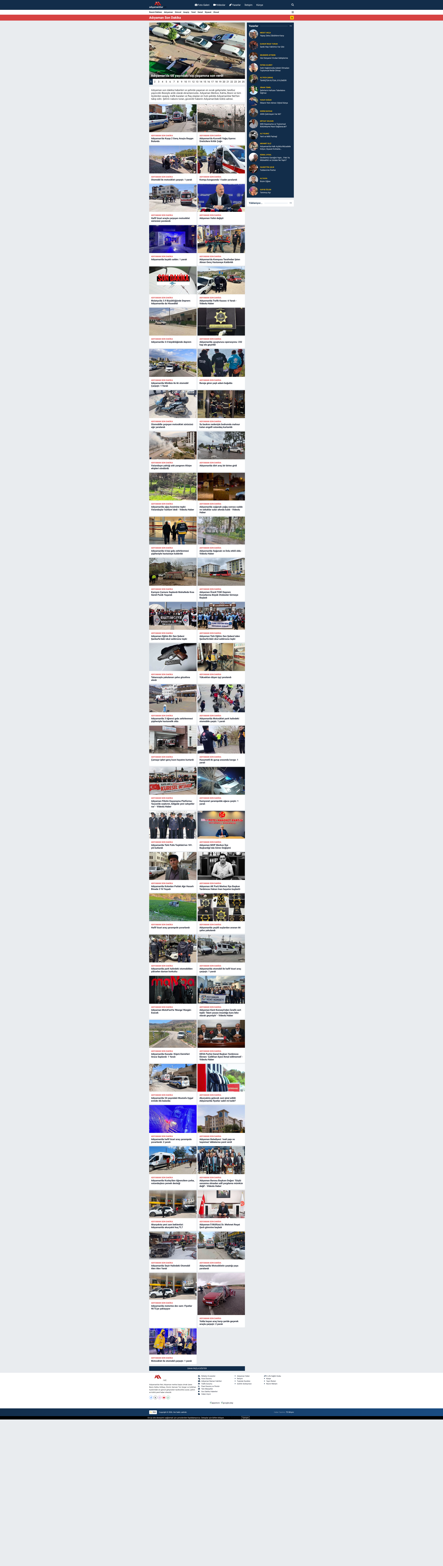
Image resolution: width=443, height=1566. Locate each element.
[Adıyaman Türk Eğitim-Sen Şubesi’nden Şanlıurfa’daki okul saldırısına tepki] (221, 616)
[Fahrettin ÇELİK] (253, 168)
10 (185, 81)
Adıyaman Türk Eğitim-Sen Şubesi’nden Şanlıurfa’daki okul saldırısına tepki (219, 637)
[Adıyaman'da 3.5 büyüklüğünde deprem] (173, 322)
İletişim (248, 4)
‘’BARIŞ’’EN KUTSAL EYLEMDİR (273, 80)
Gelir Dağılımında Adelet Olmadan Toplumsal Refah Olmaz (274, 69)
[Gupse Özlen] (253, 191)
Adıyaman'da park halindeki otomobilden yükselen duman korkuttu (172, 970)
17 (212, 81)
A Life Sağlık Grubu (273, 1376)
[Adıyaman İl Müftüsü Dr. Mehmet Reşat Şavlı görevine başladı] (221, 1204)
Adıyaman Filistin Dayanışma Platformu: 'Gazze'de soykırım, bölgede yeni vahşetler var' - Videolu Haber (172, 804)
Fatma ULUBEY (266, 65)
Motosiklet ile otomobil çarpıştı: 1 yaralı (171, 1361)
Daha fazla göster (197, 1368)
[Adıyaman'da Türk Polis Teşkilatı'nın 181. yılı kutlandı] (173, 825)
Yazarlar (236, 4)
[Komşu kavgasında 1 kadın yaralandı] (221, 159)
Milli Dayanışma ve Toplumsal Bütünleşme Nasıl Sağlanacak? (273, 125)
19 (220, 81)
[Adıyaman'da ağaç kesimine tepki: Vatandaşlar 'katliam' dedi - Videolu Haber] (173, 487)
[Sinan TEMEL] (253, 90)
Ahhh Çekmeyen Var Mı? (270, 114)
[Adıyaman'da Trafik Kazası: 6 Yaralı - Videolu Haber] (221, 280)
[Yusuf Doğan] (253, 101)
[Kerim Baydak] (253, 112)
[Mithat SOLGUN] (253, 123)
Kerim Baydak (266, 111)
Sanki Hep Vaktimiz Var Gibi (272, 47)
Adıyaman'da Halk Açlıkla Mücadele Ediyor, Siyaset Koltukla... (275, 147)
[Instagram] (160, 1397)
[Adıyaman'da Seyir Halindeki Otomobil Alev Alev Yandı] (173, 1245)
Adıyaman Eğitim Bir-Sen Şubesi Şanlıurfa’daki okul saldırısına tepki (169, 637)
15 (205, 81)
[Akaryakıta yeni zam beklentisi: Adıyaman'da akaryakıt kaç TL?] (173, 1204)
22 (231, 81)
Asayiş (186, 12)
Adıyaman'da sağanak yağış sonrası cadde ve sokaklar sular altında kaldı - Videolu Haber (221, 509)
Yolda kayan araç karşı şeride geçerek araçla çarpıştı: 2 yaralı (218, 1322)
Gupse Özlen (265, 190)
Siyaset (208, 12)
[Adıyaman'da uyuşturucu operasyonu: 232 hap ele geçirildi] (221, 322)
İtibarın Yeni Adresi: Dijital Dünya (274, 103)
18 (216, 81)
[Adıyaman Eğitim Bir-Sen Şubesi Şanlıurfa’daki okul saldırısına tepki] (173, 616)
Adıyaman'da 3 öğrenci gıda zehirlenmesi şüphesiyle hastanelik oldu (172, 720)
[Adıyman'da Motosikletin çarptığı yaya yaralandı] (221, 1245)
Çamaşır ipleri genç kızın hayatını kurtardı (172, 759)
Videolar (221, 4)
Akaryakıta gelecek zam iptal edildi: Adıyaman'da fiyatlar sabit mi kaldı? (217, 1099)
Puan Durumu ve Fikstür (210, 1386)
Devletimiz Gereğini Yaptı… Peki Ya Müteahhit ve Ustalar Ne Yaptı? (275, 158)
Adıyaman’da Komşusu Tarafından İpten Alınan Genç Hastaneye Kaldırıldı (219, 261)
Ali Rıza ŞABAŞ (266, 77)
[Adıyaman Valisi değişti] (221, 198)
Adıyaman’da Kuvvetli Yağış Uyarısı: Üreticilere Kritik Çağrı (217, 140)
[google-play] (227, 1403)
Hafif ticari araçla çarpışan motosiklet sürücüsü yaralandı (170, 219)
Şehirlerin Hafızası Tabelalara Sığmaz (272, 91)
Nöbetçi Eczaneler (208, 1376)
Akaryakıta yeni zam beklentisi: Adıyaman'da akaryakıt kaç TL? (167, 1226)
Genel (200, 12)
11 (189, 81)
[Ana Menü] (293, 12)
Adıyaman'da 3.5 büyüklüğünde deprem (171, 342)
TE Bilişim (290, 1412)
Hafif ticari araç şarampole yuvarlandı (170, 927)
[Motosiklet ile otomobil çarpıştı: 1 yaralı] (173, 1341)
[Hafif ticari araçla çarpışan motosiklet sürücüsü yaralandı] (173, 198)
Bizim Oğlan (265, 181)
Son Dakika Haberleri (209, 1391)
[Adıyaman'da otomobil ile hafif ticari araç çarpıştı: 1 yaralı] (221, 948)
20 (224, 81)
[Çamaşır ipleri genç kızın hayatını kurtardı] (173, 740)
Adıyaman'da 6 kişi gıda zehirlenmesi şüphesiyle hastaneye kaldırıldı (170, 552)
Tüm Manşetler (207, 1389)
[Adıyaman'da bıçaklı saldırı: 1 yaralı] (173, 239)
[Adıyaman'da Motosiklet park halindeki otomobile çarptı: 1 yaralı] (221, 698)
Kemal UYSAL (265, 155)
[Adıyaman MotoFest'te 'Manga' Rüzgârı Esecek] (173, 990)
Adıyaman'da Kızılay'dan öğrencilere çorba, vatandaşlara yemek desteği (173, 1182)
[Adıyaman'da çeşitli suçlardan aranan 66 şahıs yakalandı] (221, 907)
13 (197, 81)
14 (201, 81)
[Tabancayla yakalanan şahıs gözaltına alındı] (173, 657)
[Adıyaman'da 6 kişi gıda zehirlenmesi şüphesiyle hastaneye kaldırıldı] (173, 530)
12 (193, 81)
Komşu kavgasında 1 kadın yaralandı (218, 179)
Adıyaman (168, 12)
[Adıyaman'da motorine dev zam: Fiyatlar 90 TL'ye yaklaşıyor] (173, 1286)
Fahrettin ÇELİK (267, 167)
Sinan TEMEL (265, 87)
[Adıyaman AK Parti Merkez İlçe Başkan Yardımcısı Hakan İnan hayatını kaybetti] (221, 866)
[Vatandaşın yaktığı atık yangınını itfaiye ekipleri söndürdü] (173, 445)
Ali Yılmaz (264, 134)
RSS (154, 1412)
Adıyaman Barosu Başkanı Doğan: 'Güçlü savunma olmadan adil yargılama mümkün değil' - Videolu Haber (221, 1183)
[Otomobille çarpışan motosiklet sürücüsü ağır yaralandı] (173, 404)
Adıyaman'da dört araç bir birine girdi (218, 465)
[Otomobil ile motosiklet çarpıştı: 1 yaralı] (173, 159)
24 (239, 81)
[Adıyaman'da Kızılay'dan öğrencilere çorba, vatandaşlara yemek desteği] (173, 1160)
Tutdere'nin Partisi (268, 170)
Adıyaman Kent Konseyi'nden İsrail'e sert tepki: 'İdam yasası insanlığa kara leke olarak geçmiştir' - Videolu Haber (220, 1013)
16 (208, 81)
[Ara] (292, 5)
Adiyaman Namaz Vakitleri (211, 1381)
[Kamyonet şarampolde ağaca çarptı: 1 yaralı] (221, 781)
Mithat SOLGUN (267, 121)
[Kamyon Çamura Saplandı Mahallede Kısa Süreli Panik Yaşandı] (173, 572)
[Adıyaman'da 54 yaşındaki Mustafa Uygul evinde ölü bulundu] (173, 1078)
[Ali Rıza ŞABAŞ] (253, 79)
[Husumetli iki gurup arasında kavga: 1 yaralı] (221, 740)
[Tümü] (291, 26)
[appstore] (215, 1403)
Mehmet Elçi (265, 143)
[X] (155, 1397)
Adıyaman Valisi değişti (211, 218)
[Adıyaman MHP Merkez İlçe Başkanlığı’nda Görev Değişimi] (221, 825)
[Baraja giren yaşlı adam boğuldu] (221, 363)
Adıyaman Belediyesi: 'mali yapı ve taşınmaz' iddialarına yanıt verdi (217, 1140)
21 (228, 81)
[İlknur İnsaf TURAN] (253, 45)
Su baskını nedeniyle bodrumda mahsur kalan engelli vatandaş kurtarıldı (219, 425)
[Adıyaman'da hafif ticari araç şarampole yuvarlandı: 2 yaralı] (173, 1119)
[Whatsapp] (168, 1397)
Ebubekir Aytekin (267, 55)
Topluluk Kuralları (243, 1381)
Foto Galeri (203, 4)
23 (235, 81)
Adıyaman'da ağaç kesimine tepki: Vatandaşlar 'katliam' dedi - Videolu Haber (172, 508)
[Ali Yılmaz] (253, 135)
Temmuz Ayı (265, 192)
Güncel (178, 12)
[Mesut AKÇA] (253, 34)
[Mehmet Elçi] (253, 146)
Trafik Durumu (206, 1384)
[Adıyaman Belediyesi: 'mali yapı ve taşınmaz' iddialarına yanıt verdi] (221, 1119)
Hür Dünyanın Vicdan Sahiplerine (274, 58)
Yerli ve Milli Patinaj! (268, 136)
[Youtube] (164, 1397)
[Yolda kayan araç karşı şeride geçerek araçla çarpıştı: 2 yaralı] (221, 1294)
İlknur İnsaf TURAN (269, 44)
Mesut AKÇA (265, 33)
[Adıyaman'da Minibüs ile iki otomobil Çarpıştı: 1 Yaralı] (173, 363)
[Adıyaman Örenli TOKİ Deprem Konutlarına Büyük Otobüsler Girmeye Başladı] (221, 572)
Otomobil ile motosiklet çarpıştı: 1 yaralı (171, 179)
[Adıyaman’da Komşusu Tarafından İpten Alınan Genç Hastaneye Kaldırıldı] (221, 239)
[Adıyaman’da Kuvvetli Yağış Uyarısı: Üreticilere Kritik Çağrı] (221, 118)
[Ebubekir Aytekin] (253, 56)
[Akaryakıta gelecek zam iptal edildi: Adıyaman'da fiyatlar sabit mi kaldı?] (221, 1078)
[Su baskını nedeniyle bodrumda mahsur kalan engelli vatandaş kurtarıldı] (221, 404)
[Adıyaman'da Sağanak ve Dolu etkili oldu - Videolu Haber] (221, 530)
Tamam (245, 1418)
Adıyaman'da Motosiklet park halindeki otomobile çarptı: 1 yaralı (219, 720)
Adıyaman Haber (243, 1376)
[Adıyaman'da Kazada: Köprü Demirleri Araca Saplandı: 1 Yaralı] (173, 1034)
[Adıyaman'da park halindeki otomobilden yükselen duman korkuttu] (173, 948)
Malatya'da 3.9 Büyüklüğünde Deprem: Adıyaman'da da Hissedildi (171, 302)
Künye (259, 4)
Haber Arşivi (206, 1394)
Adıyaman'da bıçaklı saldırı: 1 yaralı (169, 259)
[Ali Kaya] (253, 180)
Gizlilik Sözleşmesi (244, 1384)
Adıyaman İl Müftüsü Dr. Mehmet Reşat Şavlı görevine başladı (219, 1226)
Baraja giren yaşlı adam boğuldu (215, 383)
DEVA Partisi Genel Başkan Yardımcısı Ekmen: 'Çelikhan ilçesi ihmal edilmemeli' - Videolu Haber (221, 1057)
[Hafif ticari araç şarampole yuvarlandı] (173, 907)
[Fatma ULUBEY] (253, 67)
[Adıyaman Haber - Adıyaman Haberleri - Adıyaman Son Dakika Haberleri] (157, 5)
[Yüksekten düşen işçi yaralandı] (221, 657)
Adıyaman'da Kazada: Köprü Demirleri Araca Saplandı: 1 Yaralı (170, 1055)
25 (243, 81)
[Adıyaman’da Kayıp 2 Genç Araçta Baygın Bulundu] (173, 118)
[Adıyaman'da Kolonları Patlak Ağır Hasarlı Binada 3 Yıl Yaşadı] (173, 866)
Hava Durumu (206, 1379)
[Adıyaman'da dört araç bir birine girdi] (221, 445)
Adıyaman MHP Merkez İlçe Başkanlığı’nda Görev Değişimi (215, 846)
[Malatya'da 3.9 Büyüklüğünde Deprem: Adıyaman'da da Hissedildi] (173, 280)
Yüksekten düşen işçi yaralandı (215, 677)
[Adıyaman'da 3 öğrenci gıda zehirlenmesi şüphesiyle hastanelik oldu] (173, 698)
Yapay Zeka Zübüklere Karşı (272, 35)
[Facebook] (151, 1397)
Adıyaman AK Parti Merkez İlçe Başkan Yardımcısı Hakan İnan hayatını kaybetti (219, 887)
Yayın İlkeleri (271, 1381)
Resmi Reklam (155, 12)
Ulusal (216, 12)
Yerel (193, 12)
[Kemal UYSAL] (253, 157)
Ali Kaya (263, 178)
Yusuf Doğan (266, 100)
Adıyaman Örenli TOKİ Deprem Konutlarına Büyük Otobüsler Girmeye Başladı (218, 595)
